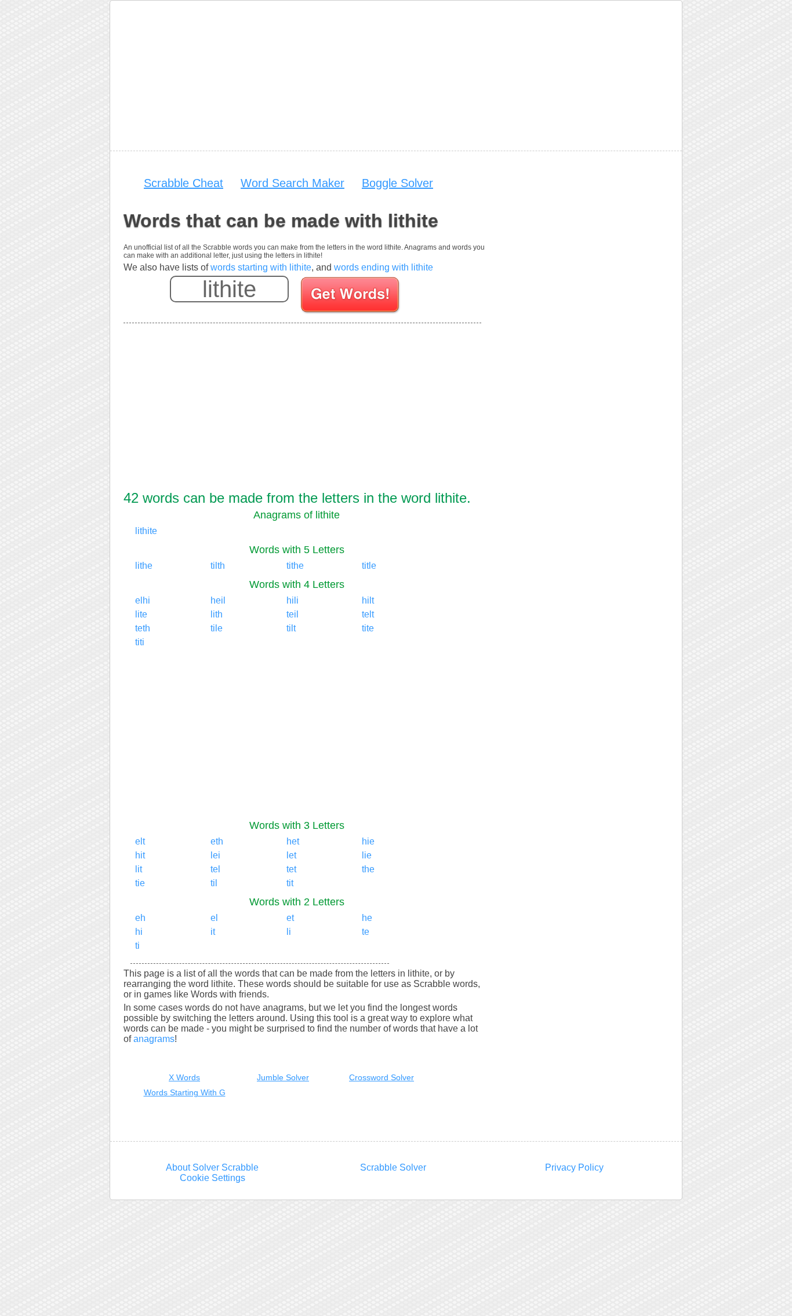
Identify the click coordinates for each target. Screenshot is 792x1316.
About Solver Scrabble (212, 1167)
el (214, 918)
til (213, 883)
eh (140, 918)
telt (368, 614)
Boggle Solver (397, 183)
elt (140, 841)
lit (138, 869)
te (365, 932)
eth (216, 841)
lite (141, 614)
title (369, 566)
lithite (146, 531)
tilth (217, 566)
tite (368, 628)
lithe (143, 566)
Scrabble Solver (393, 1167)
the (368, 869)
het (292, 841)
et (290, 918)
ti (137, 946)
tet (291, 869)
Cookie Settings (212, 1178)
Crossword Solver (381, 1077)
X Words (184, 1077)
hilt (368, 600)
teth (142, 628)
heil (218, 600)
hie (368, 841)
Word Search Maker (292, 183)
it (212, 932)
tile (216, 628)
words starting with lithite (260, 267)
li (288, 932)
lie (367, 855)
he (367, 918)
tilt (291, 628)
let (291, 855)
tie (140, 883)
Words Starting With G (185, 1092)
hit (140, 855)
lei (215, 855)
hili (292, 600)
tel (215, 869)
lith (216, 614)
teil (292, 614)
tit (289, 883)
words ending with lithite (383, 267)
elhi (142, 600)
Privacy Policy (574, 1167)
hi (139, 932)
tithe (295, 566)
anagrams (154, 1039)
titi (139, 642)
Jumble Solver (283, 1077)
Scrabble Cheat (183, 183)
